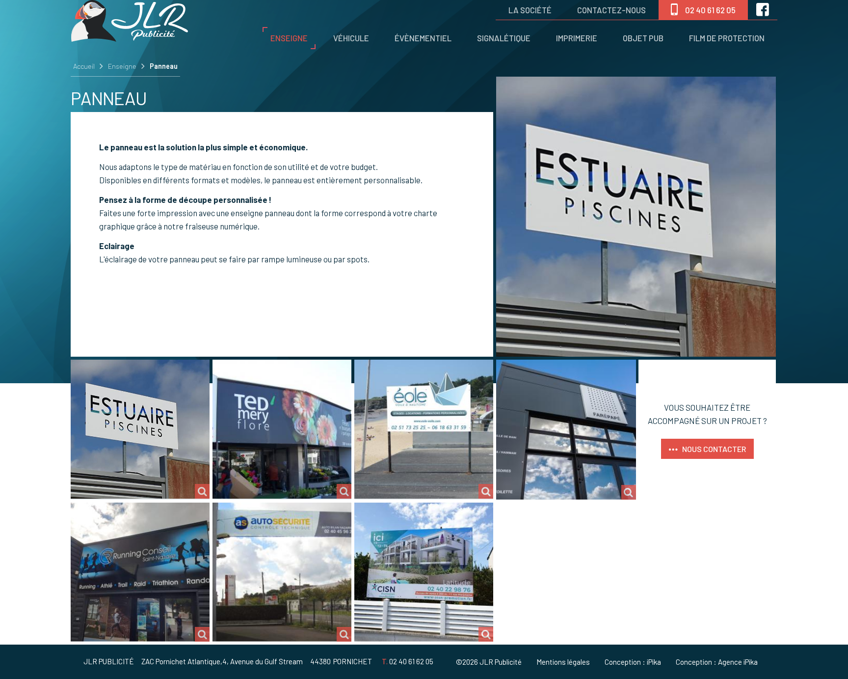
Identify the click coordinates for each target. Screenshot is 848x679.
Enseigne (289, 38)
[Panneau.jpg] (140, 572)
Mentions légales (563, 661)
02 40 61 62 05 (710, 10)
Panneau (164, 66)
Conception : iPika (633, 661)
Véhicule (351, 38)
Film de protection (727, 38)
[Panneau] (140, 429)
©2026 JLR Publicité (489, 661)
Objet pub (643, 38)
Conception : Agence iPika (717, 661)
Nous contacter (714, 448)
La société (530, 10)
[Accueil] (129, 38)
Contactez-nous (611, 10)
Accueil (84, 66)
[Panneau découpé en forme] (423, 429)
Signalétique (503, 38)
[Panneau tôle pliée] (566, 430)
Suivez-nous (762, 10)
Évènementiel (423, 38)
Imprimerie (576, 38)
